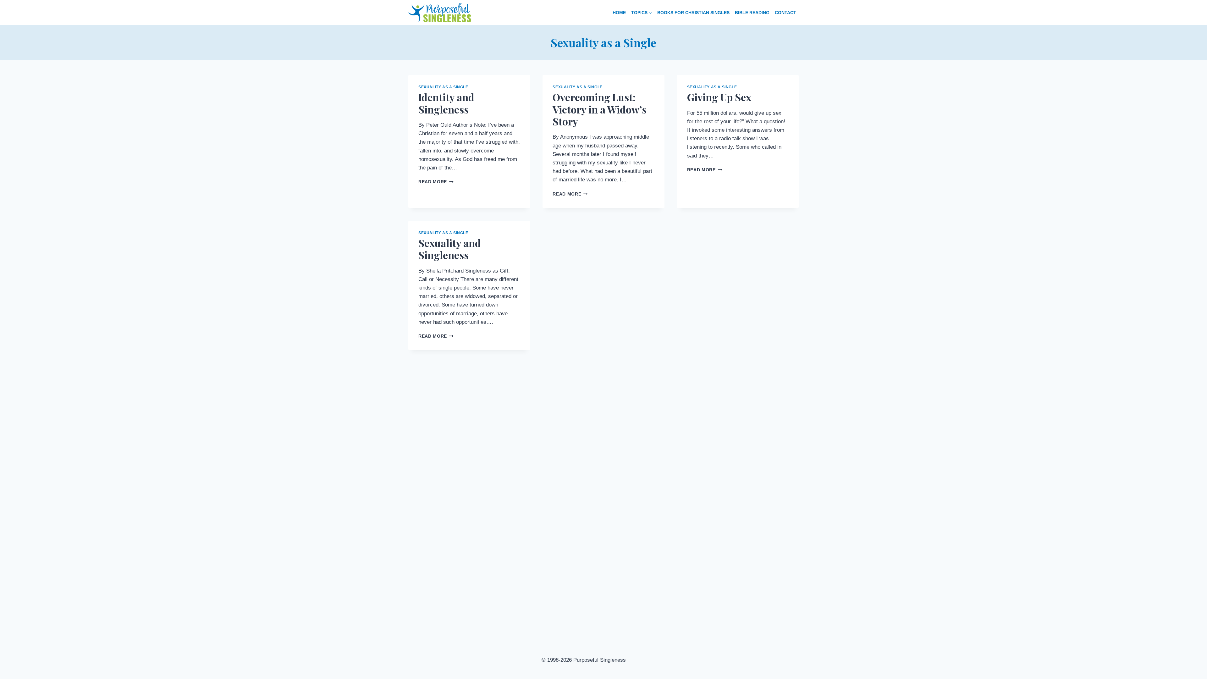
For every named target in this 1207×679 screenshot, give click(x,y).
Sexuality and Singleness (449, 249)
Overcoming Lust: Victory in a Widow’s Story (600, 109)
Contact (785, 12)
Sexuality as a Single (443, 87)
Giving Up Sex (719, 97)
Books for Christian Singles (693, 12)
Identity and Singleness (446, 103)
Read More (436, 181)
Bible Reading (752, 12)
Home (619, 12)
